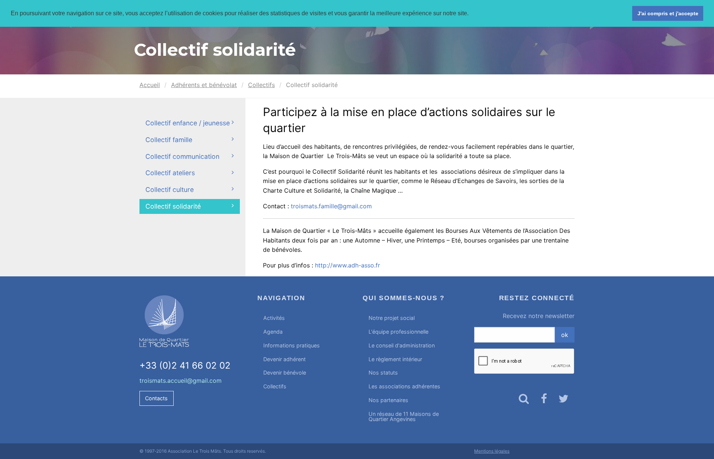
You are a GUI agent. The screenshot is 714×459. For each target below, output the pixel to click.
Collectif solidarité (173, 206)
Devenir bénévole (284, 372)
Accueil (149, 85)
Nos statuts (383, 372)
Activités (274, 318)
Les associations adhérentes (404, 386)
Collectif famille (168, 140)
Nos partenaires (388, 400)
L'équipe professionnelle (398, 331)
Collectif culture (169, 189)
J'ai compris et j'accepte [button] (667, 13)
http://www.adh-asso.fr (347, 265)
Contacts (156, 398)
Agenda (273, 331)
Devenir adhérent (284, 359)
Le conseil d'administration (402, 345)
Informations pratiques (291, 345)
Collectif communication (182, 156)
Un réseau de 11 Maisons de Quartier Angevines (404, 416)
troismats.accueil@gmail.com (180, 380)
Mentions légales (491, 451)
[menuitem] (304, 318)
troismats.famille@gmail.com (331, 206)
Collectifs (261, 85)
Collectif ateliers (170, 173)
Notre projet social (392, 318)
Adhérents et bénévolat (204, 85)
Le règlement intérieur (395, 359)
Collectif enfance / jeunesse (187, 123)
